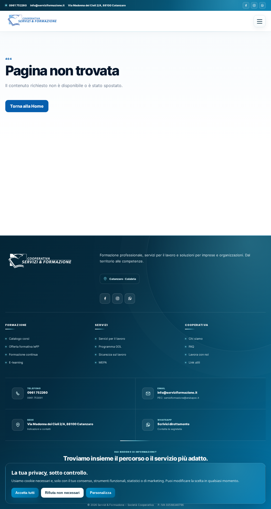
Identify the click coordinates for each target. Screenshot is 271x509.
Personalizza (100, 493)
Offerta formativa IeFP (24, 346)
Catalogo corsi (19, 338)
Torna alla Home (27, 106)
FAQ (191, 346)
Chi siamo (196, 338)
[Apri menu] (260, 21)
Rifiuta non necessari (62, 493)
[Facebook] (246, 5)
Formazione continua (23, 354)
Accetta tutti (25, 493)
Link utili (194, 362)
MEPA (103, 362)
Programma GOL (110, 346)
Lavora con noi (199, 354)
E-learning (16, 362)
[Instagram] (254, 5)
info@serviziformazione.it (47, 5)
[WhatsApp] (262, 5)
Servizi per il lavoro (112, 338)
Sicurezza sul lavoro (112, 354)
